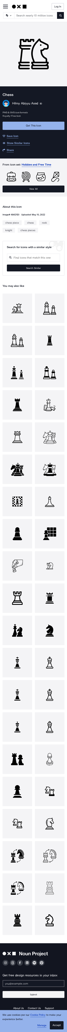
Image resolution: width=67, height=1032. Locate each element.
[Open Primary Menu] (5, 6)
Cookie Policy (38, 1014)
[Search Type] (8, 15)
